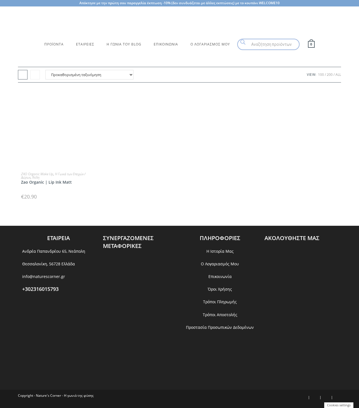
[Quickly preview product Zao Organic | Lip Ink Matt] (92, 98)
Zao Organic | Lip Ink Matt (46, 182)
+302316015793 (40, 289)
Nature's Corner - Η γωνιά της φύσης (65, 395)
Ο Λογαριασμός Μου (220, 263)
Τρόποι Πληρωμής (220, 301)
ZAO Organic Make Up (37, 174)
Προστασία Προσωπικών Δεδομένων (220, 327)
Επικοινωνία (220, 276)
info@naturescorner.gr (43, 276)
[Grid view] (22, 74)
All (338, 74)
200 (330, 74)
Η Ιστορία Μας (220, 251)
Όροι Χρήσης (220, 289)
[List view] (35, 74)
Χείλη (36, 177)
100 (321, 74)
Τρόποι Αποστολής (220, 314)
